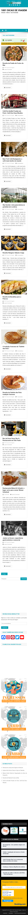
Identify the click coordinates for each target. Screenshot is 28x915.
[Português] (10, 3)
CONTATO (19, 1)
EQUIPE (8, 1)
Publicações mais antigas (5, 574)
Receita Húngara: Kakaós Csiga (13, 253)
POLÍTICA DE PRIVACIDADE (20, 913)
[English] (7, 3)
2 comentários (20, 209)
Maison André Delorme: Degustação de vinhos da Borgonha (15, 774)
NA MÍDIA (11, 913)
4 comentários (20, 255)
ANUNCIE (13, 1)
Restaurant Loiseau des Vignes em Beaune (13, 767)
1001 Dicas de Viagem (9, 67)
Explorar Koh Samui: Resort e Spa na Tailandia (13, 770)
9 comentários (20, 163)
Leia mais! (8, 87)
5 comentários (20, 115)
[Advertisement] (14, 596)
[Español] (11, 3)
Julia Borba (6, 494)
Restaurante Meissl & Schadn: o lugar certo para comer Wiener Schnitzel (13, 490)
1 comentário (20, 396)
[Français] (9, 3)
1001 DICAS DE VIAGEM (14, 10)
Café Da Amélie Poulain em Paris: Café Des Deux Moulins (15, 781)
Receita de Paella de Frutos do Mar (11, 777)
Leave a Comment (8, 69)
